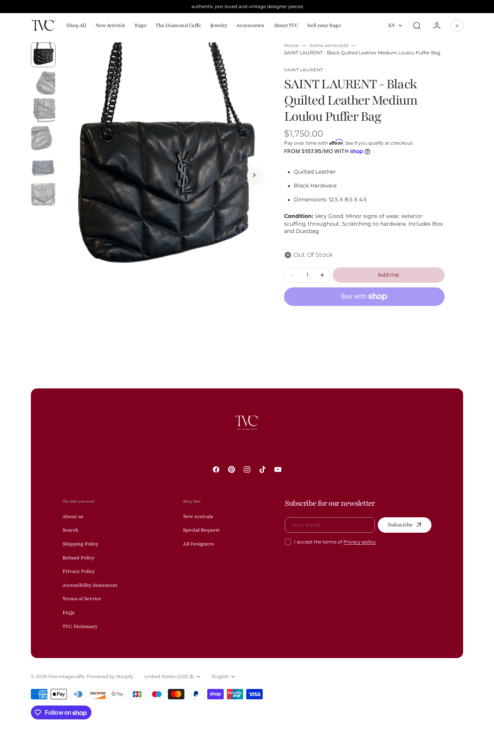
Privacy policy (359, 542)
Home (291, 45)
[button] (417, 25)
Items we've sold (329, 45)
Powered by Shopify (110, 676)
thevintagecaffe (66, 676)
